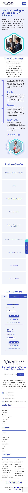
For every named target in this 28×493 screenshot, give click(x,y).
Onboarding (13, 134)
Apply (10, 92)
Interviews (12, 119)
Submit (21, 374)
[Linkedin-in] (14, 482)
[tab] (4, 296)
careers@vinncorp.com (14, 322)
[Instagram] (17, 482)
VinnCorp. (16, 487)
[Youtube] (21, 482)
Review (10, 105)
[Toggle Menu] (24, 3)
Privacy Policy (17, 489)
